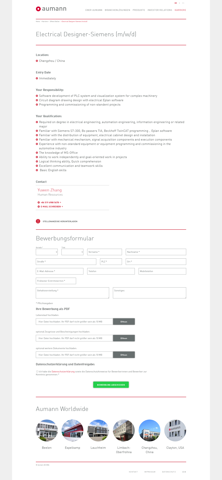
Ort (129, 261)
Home (38, 21)
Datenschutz (169, 472)
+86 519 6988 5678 (50, 202)
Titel (63, 247)
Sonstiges (119, 290)
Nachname (133, 251)
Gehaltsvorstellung (47, 290)
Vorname (94, 251)
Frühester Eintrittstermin (51, 280)
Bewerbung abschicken (111, 384)
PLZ (104, 261)
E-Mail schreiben (51, 206)
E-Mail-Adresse (46, 270)
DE (176, 3)
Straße (41, 261)
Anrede (39, 247)
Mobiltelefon (146, 270)
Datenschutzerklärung (63, 371)
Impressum (150, 472)
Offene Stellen (55, 21)
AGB (184, 472)
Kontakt (133, 472)
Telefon (92, 270)
